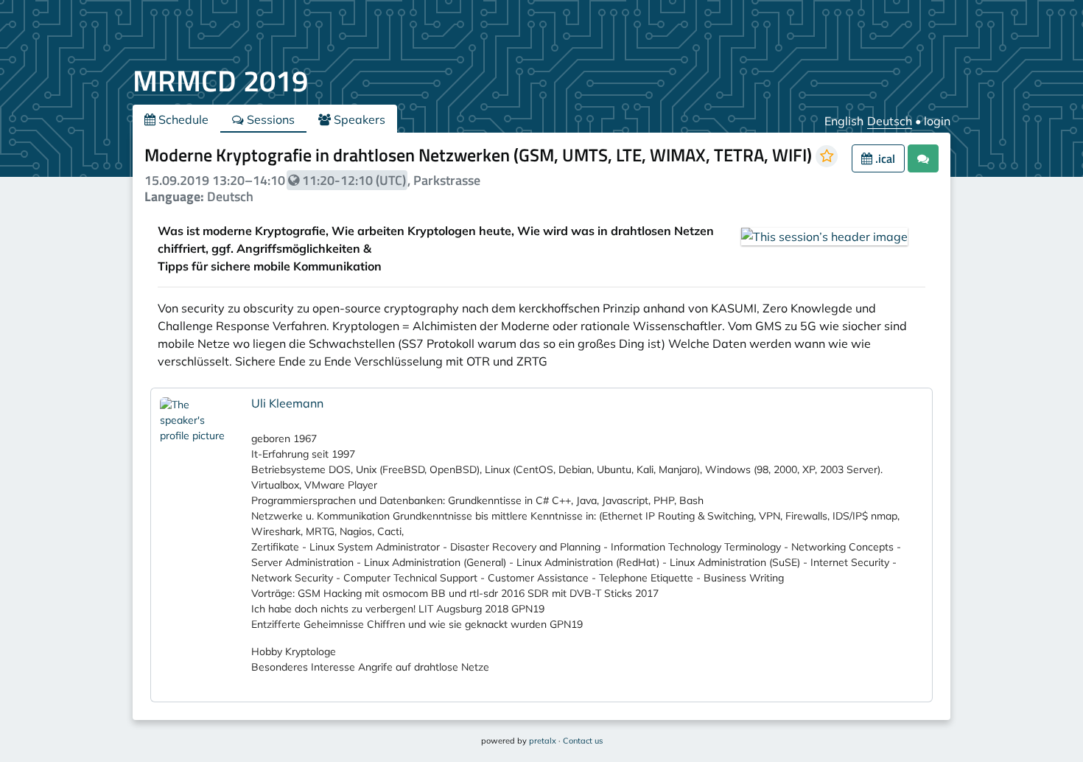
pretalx (542, 740)
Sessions (269, 119)
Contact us (583, 740)
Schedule (181, 119)
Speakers (358, 119)
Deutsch (889, 120)
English (843, 120)
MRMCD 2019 (220, 80)
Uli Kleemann (287, 403)
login (937, 120)
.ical (883, 158)
